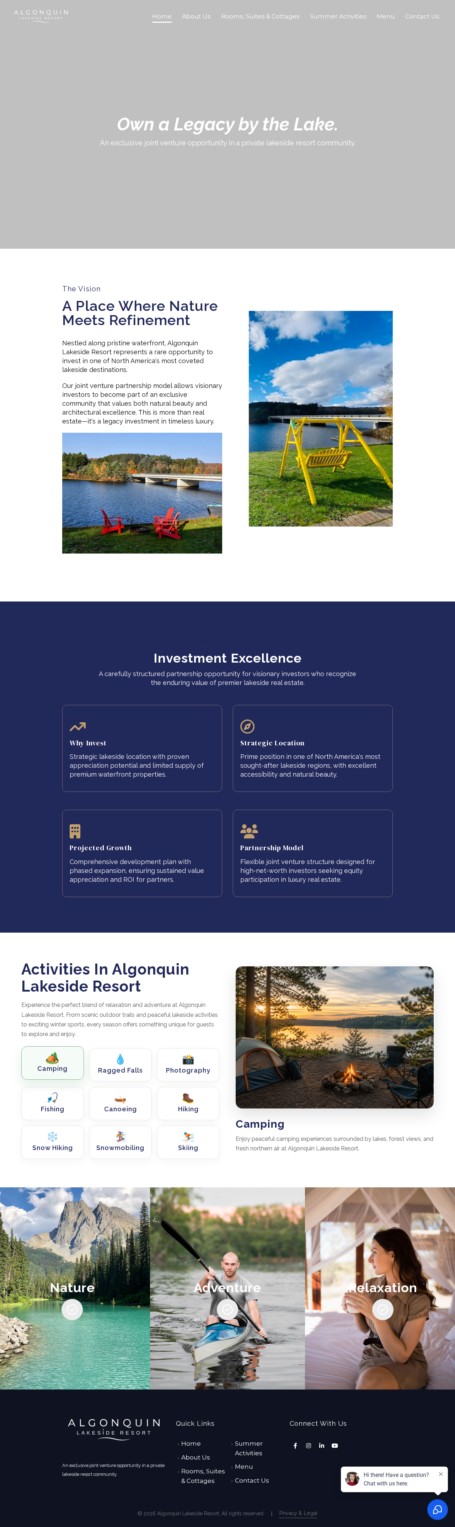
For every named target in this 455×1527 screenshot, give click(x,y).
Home (162, 16)
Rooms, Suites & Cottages (260, 16)
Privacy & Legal (298, 1513)
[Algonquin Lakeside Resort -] (41, 16)
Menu (386, 16)
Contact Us (422, 16)
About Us (196, 16)
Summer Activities (338, 16)
